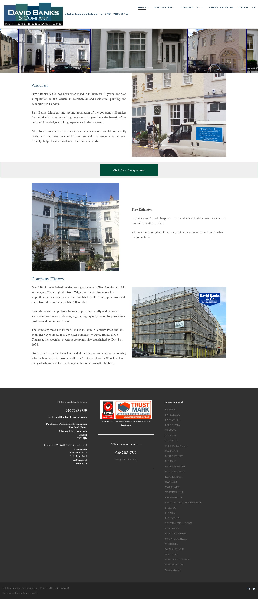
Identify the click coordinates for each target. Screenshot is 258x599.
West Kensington (177, 559)
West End (171, 554)
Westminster (174, 564)
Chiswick (171, 440)
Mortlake (172, 487)
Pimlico (170, 507)
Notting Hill (174, 492)
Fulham (170, 461)
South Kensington (178, 523)
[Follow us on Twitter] (254, 589)
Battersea (172, 414)
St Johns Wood (175, 533)
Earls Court (174, 456)
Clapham (171, 450)
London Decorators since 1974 (29, 587)
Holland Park (175, 471)
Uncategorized (176, 538)
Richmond (172, 518)
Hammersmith (175, 466)
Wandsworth (174, 549)
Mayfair (171, 481)
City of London (176, 445)
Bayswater (172, 419)
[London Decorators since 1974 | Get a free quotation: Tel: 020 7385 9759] (33, 13)
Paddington (174, 497)
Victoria (171, 543)
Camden (170, 430)
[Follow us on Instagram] (248, 589)
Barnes (170, 409)
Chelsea (171, 435)
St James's (172, 528)
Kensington (173, 476)
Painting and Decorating (183, 502)
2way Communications (28, 593)
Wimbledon (173, 569)
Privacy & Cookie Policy (126, 459)
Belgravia (172, 425)
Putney (170, 513)
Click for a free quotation (129, 170)
